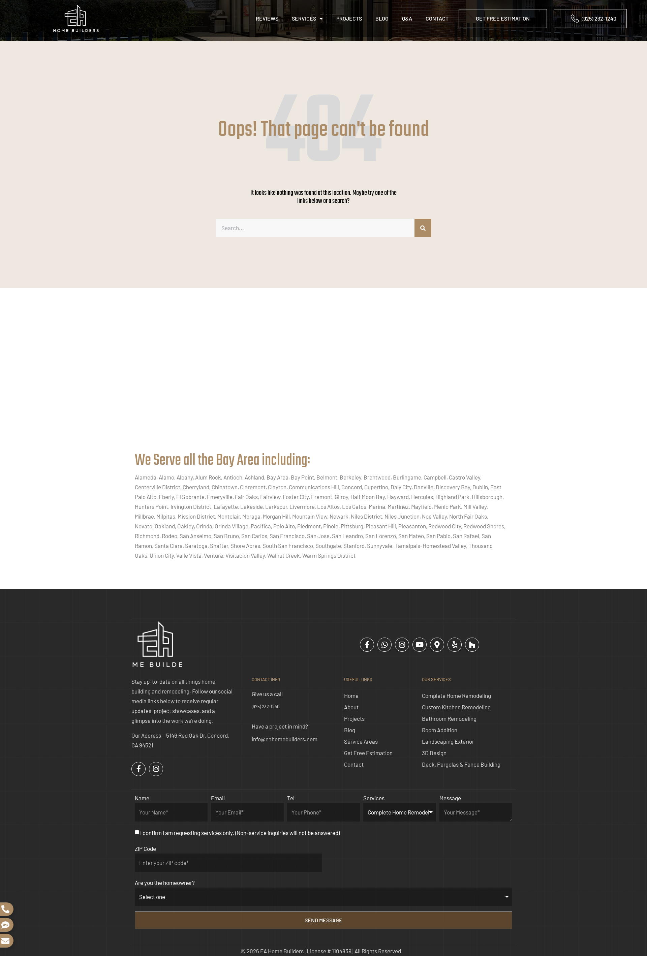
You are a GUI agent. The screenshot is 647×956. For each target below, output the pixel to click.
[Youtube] (419, 645)
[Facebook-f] (367, 645)
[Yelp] (455, 645)
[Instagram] (402, 645)
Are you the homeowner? (165, 882)
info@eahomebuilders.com (284, 739)
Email (218, 798)
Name (142, 798)
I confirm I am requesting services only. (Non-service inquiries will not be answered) (240, 832)
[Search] (422, 228)
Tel (291, 798)
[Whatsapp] (384, 645)
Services (304, 18)
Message (450, 798)
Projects (349, 18)
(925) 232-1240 (265, 706)
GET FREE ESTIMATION (503, 18)
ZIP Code (145, 848)
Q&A (407, 18)
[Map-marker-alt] (437, 645)
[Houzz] (472, 645)
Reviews (267, 18)
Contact (437, 18)
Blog (382, 18)
